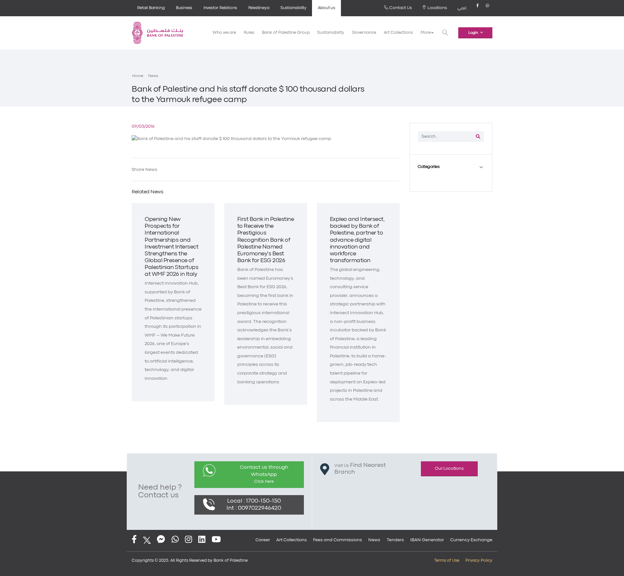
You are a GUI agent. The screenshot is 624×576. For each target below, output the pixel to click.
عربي (462, 8)
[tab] (451, 167)
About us (326, 8)
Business (184, 8)
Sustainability (293, 8)
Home (137, 76)
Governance (364, 32)
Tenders (395, 540)
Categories (428, 167)
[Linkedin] (201, 540)
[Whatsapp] (487, 8)
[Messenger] (161, 540)
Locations (436, 8)
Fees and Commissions (337, 540)
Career (262, 540)
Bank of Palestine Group (286, 32)
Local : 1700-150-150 (254, 501)
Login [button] (473, 32)
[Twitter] (147, 540)
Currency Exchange (471, 540)
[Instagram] (188, 540)
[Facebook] (477, 8)
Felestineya (258, 8)
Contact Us (400, 8)
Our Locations (449, 468)
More (426, 32)
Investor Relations (220, 8)
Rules (249, 32)
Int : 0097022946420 (254, 508)
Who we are (224, 32)
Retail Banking (150, 8)
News (153, 76)
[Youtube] (216, 540)
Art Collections (398, 32)
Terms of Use (446, 560)
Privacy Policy (478, 560)
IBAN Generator (427, 540)
